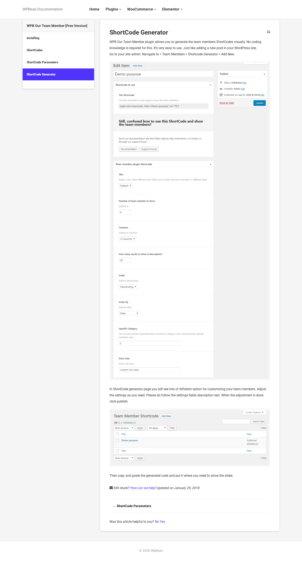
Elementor (171, 9)
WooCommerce (140, 9)
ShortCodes (35, 50)
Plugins (112, 9)
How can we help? (143, 488)
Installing (33, 38)
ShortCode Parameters (42, 62)
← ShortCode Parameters (132, 506)
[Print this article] (268, 32)
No (157, 522)
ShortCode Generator (41, 74)
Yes (162, 522)
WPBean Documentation (43, 9)
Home (94, 9)
